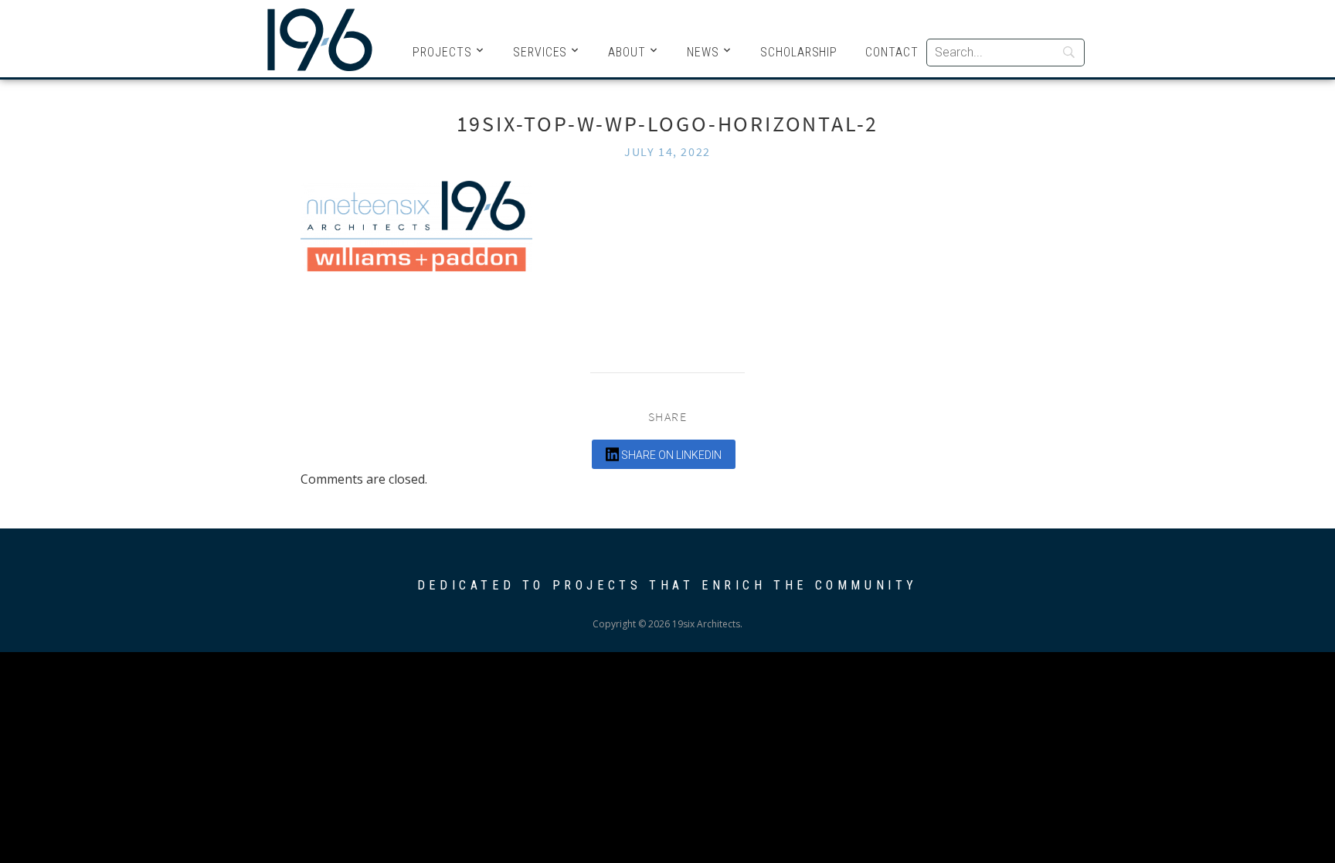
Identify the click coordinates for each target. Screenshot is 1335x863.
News (703, 52)
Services (540, 52)
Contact (892, 52)
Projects (442, 52)
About (627, 52)
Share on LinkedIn (670, 455)
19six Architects (320, 38)
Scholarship (798, 52)
